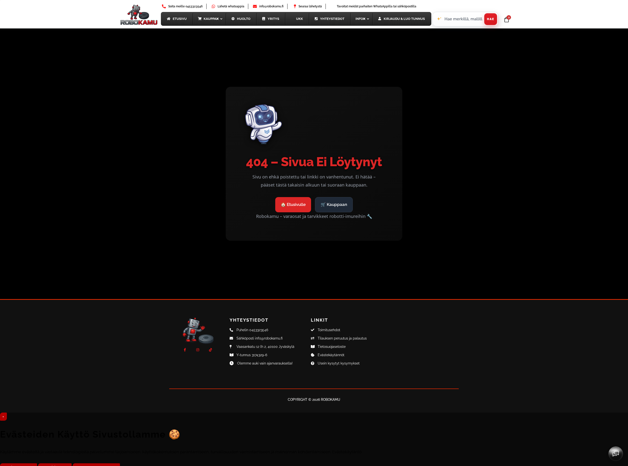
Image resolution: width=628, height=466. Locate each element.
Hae (490, 19)
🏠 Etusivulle (293, 204)
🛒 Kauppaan (334, 204)
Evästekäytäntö (347, 451)
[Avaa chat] (615, 453)
